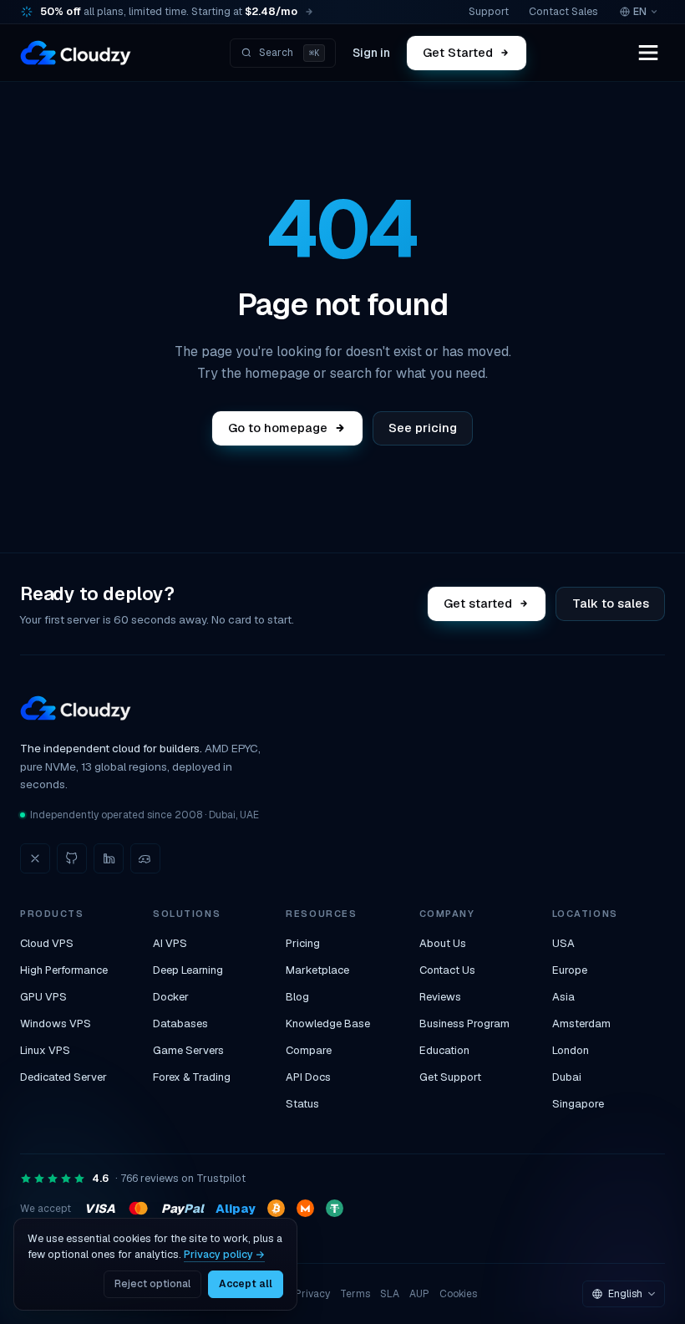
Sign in (371, 52)
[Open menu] (648, 52)
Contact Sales (563, 11)
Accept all (245, 1284)
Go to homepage (277, 427)
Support (489, 11)
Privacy (312, 1294)
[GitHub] (72, 858)
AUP (419, 1294)
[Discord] (145, 858)
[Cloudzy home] (75, 52)
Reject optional (152, 1284)
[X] (35, 858)
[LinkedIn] (109, 858)
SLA (389, 1294)
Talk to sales (610, 603)
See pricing (422, 427)
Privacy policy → (224, 1254)
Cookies (458, 1294)
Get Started (458, 52)
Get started (478, 603)
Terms (355, 1294)
